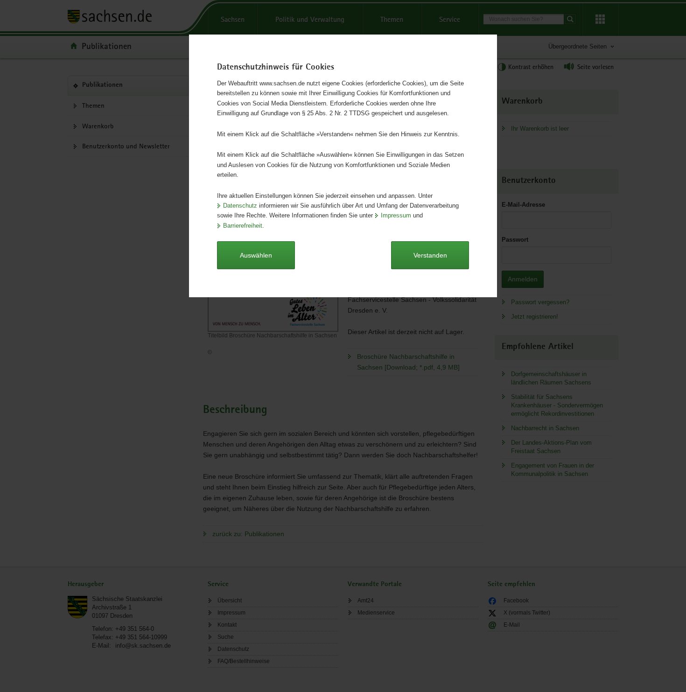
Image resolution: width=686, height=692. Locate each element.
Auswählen (256, 255)
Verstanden (430, 255)
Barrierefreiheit (242, 225)
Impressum (396, 215)
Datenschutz (240, 205)
